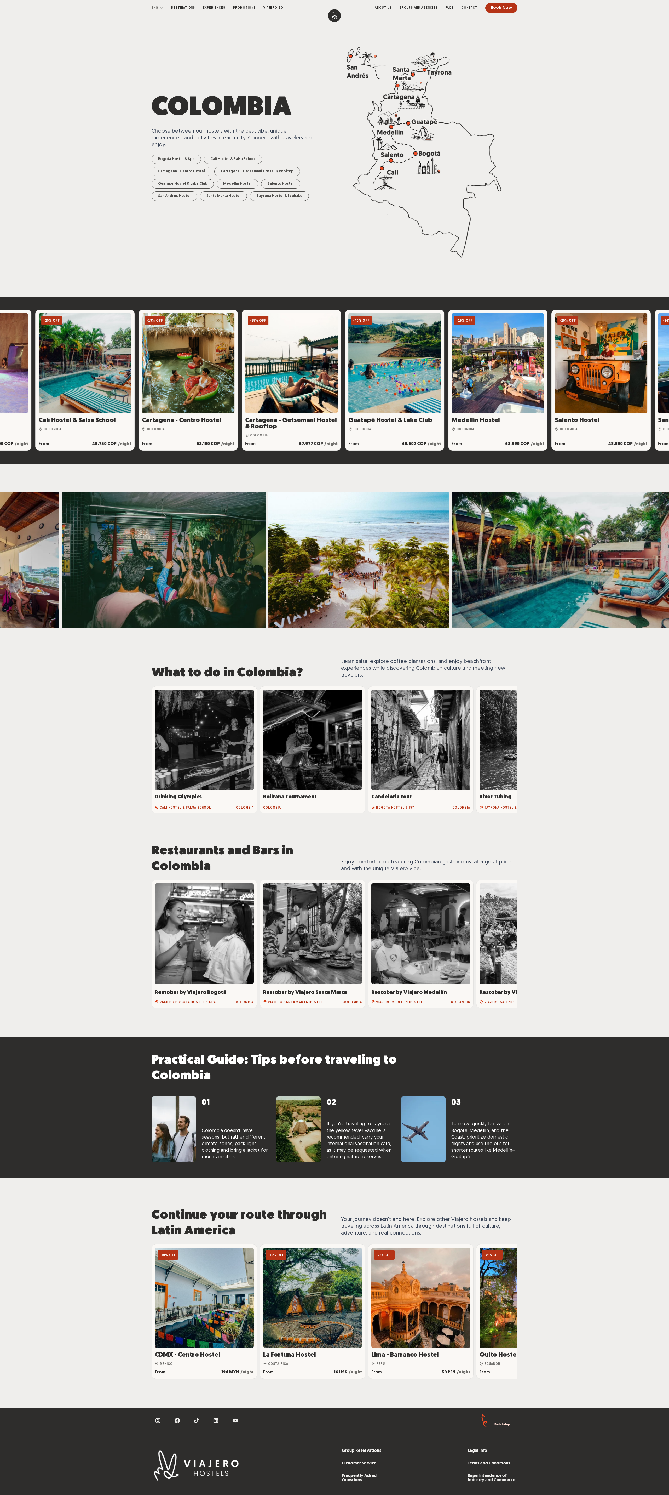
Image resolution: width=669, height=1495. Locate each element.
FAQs (449, 8)
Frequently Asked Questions (359, 1478)
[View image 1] (100, 560)
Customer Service (359, 1463)
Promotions (244, 8)
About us (383, 8)
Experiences (214, 8)
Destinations (183, 8)
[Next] (508, 749)
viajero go (273, 8)
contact (469, 8)
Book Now (501, 8)
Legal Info (477, 1450)
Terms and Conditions (489, 1463)
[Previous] (161, 749)
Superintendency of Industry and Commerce (491, 1478)
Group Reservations (361, 1450)
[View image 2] (314, 560)
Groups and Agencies (418, 8)
